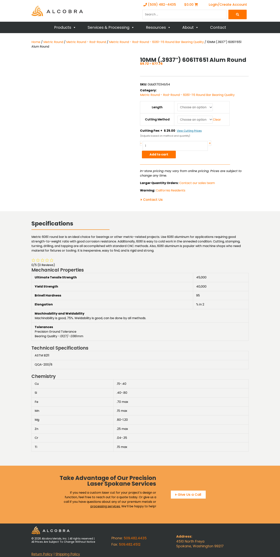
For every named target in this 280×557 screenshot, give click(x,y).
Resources (156, 27)
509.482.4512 (130, 544)
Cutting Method (157, 119)
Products (62, 27)
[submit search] (237, 14)
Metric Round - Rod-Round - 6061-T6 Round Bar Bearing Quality (156, 42)
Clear (217, 119)
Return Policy (42, 554)
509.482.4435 (135, 538)
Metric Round (53, 42)
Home (35, 42)
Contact (218, 27)
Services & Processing (109, 27)
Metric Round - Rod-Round (86, 42)
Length (157, 107)
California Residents (170, 190)
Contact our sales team (197, 183)
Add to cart (159, 154)
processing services (105, 506)
